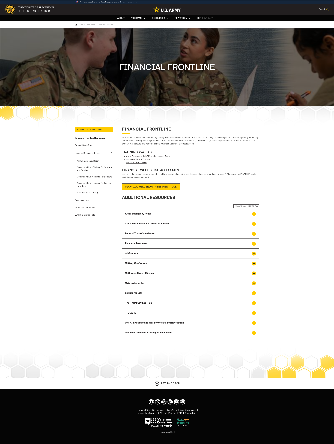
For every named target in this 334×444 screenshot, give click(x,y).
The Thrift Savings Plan (138, 302)
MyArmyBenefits (134, 283)
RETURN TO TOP (170, 383)
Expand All (253, 206)
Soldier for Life (133, 293)
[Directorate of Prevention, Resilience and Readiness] (11, 9)
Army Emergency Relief (88, 161)
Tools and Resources (85, 207)
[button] (129, 2)
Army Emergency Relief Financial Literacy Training (149, 156)
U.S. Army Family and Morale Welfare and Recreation (154, 322)
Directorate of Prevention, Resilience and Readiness (36, 9)
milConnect (131, 253)
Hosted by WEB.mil (167, 432)
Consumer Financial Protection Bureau (147, 223)
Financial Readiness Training (88, 153)
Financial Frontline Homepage (90, 138)
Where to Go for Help (85, 215)
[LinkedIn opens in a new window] (170, 401)
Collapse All (240, 206)
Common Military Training (138, 159)
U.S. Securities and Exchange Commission (148, 332)
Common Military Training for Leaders (94, 177)
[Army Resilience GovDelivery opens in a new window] (182, 401)
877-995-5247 (183, 426)
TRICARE (130, 312)
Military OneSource (136, 263)
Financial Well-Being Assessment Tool (151, 186)
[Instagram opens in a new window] (163, 401)
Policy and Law (82, 200)
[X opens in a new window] (157, 401)
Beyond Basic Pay (83, 145)
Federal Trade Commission (140, 233)
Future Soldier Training (87, 192)
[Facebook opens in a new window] (151, 401)
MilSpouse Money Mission (139, 273)
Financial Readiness (136, 243)
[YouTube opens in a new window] (176, 401)
